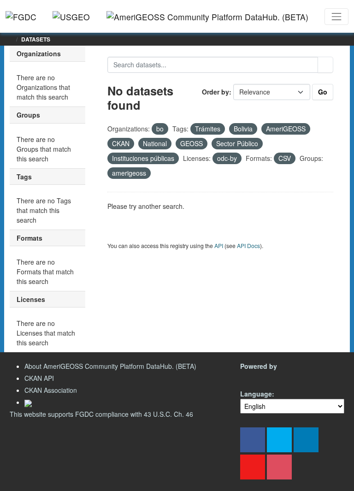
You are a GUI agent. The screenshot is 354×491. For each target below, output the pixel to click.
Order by (215, 91)
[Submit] (325, 65)
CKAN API (39, 378)
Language (256, 393)
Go (322, 91)
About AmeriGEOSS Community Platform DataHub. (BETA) (110, 366)
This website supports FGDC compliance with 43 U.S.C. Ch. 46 (101, 414)
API (218, 245)
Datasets (35, 39)
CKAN (255, 377)
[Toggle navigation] (336, 16)
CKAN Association (50, 390)
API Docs (248, 245)
